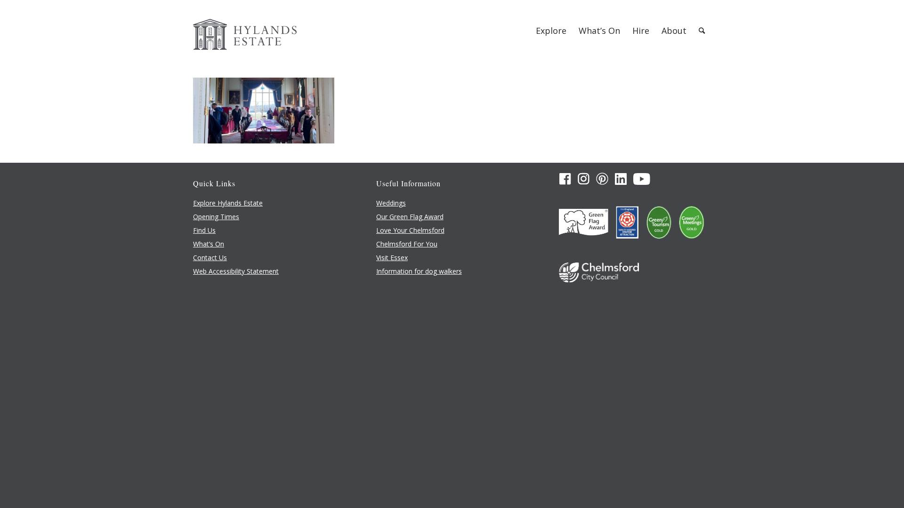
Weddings (391, 202)
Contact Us (210, 257)
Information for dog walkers (419, 271)
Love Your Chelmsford (410, 230)
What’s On (208, 243)
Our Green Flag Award (410, 216)
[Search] (702, 30)
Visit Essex (392, 257)
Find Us (204, 230)
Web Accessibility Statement (236, 271)
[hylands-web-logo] (245, 30)
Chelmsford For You (406, 243)
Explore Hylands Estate (228, 202)
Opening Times (216, 216)
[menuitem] (551, 30)
